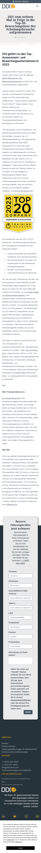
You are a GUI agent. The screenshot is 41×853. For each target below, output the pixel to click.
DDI (10, 75)
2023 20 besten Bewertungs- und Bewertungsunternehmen (17, 78)
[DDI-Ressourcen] (37, 816)
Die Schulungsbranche (11, 398)
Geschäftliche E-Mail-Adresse (18, 592)
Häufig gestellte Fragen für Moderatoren (19, 749)
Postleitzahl (14, 622)
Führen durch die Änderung (12, 785)
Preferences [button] (18, 842)
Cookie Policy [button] (10, 840)
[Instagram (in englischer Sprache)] (26, 816)
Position (12, 632)
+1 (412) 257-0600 (10, 764)
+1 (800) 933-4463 (10, 762)
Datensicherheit (8, 746)
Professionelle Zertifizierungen (15, 752)
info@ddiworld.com (10, 767)
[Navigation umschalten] (37, 6)
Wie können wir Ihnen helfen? (18, 653)
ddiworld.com (12, 504)
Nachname (13, 581)
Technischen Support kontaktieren (16, 770)
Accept (20, 848)
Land (11, 613)
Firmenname (14, 642)
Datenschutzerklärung (20, 700)
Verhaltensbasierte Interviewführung (16, 779)
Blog (3, 782)
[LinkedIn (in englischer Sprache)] (3, 816)
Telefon (12, 603)
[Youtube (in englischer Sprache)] (15, 816)
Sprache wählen (21, 1)
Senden (27, 712)
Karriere (5, 743)
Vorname (13, 571)
